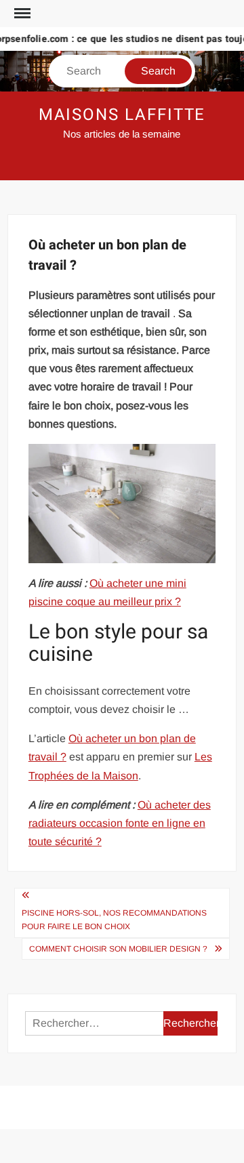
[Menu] (21, 13)
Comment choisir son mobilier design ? (118, 949)
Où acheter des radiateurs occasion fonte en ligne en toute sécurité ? (119, 823)
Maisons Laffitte (122, 115)
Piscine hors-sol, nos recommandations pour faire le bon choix (114, 919)
